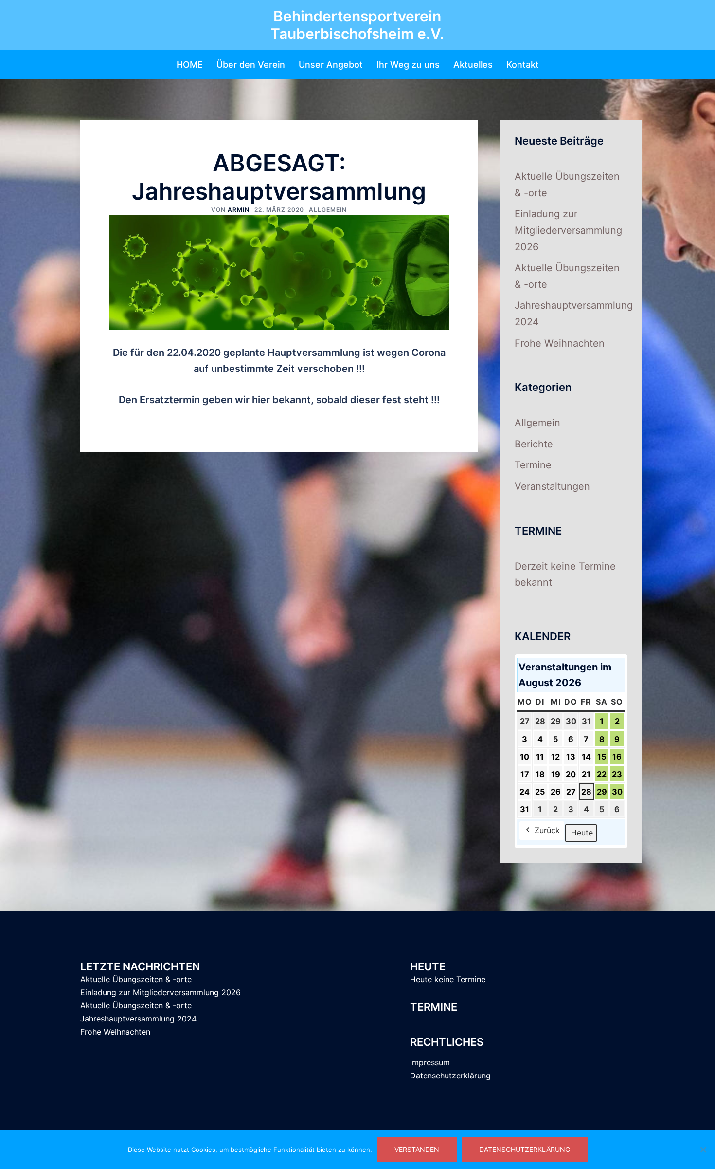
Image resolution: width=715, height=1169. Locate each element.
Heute (582, 832)
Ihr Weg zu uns (408, 64)
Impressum (430, 1062)
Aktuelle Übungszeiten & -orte (136, 979)
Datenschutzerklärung (450, 1075)
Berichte (534, 444)
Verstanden (416, 1149)
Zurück (547, 830)
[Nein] (703, 1149)
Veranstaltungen (552, 486)
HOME (190, 64)
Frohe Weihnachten (560, 343)
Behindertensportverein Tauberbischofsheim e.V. (357, 24)
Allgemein (328, 209)
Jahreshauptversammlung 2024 (138, 1018)
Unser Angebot (331, 64)
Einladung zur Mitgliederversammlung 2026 (568, 230)
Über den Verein (250, 64)
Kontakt (522, 64)
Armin (239, 209)
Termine (533, 465)
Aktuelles (473, 64)
